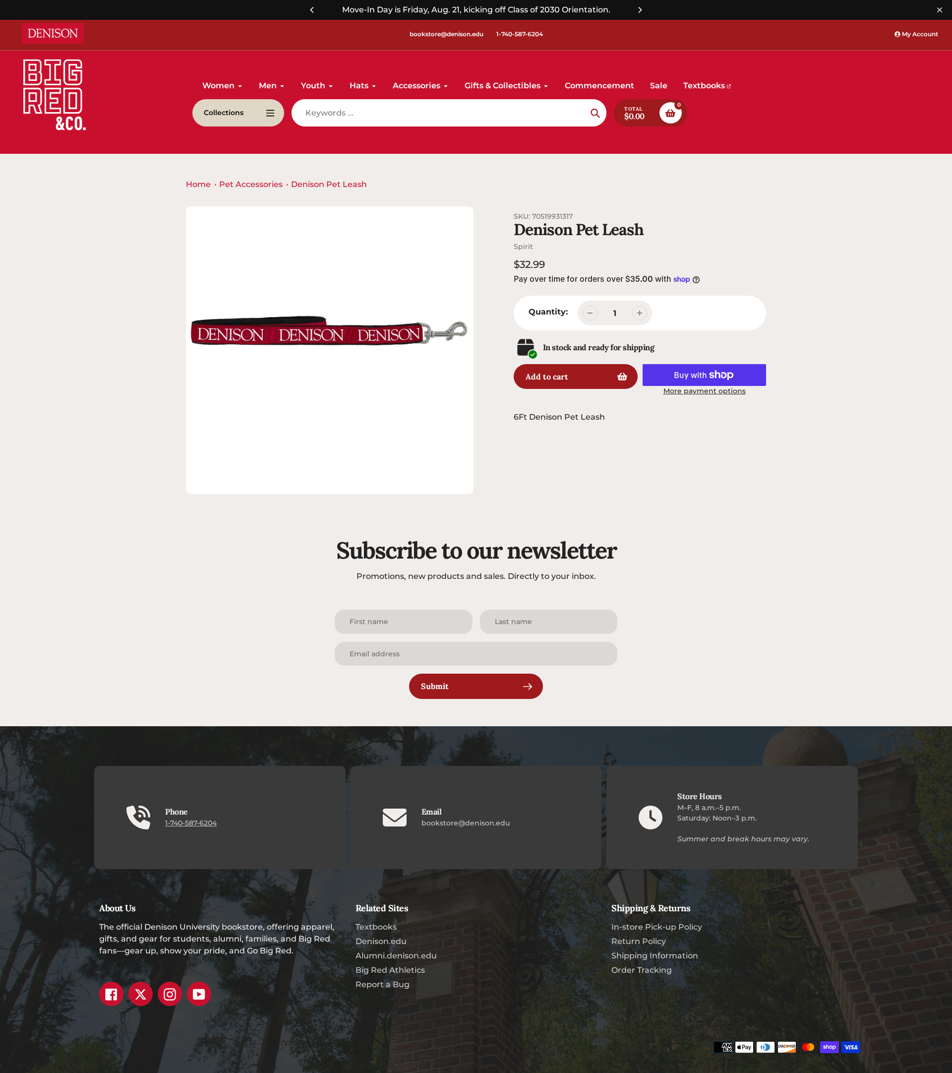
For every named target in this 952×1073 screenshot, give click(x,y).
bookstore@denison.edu (446, 34)
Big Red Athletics (390, 970)
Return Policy (638, 941)
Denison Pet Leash (329, 184)
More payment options (704, 390)
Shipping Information (654, 955)
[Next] (640, 10)
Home (198, 184)
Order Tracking (641, 970)
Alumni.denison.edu (396, 955)
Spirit (523, 246)
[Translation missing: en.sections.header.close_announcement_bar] (940, 10)
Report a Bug (383, 984)
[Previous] (312, 10)
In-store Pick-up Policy (656, 927)
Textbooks (376, 927)
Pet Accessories (251, 184)
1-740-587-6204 (519, 34)
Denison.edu (381, 941)
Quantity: (548, 311)
